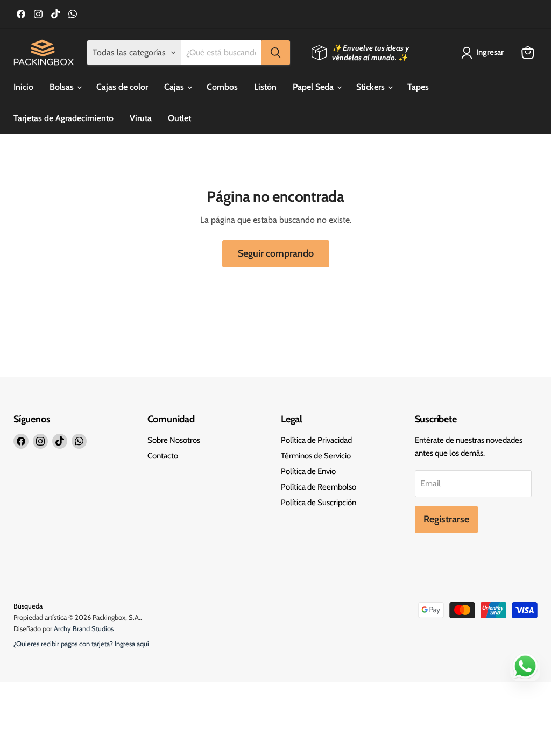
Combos (222, 87)
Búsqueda (28, 606)
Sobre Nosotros (173, 440)
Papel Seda (314, 87)
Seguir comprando (276, 253)
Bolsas (63, 87)
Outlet (179, 118)
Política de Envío (308, 471)
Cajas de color (122, 87)
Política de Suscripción (318, 502)
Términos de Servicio (316, 456)
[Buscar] (275, 52)
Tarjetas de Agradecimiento (63, 118)
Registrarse (446, 519)
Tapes (418, 87)
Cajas (175, 87)
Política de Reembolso (318, 487)
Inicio (23, 87)
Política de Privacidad (316, 440)
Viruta (141, 118)
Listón (265, 87)
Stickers (371, 87)
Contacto (162, 456)
